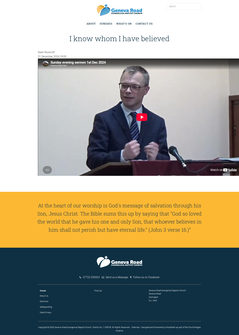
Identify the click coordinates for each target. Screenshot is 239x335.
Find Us (98, 290)
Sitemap (135, 327)
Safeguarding (46, 307)
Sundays (106, 23)
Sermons (44, 301)
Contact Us (144, 23)
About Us (44, 296)
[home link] (119, 9)
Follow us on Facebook (146, 277)
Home (43, 290)
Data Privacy (45, 312)
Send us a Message (117, 277)
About (91, 23)
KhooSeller (170, 327)
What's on (124, 23)
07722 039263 (91, 277)
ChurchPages (194, 327)
